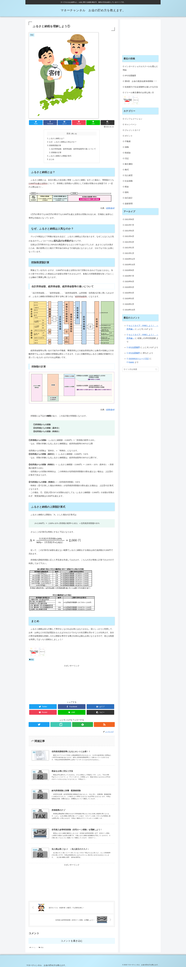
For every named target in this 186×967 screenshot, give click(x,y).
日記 (127, 158)
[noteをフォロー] (60, 724)
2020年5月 (129, 287)
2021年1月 (129, 253)
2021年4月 (129, 236)
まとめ (51, 159)
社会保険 (129, 181)
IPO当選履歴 (130, 76)
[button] (156, 369)
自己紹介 (129, 198)
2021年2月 (129, 248)
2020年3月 (129, 298)
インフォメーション (133, 119)
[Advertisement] (72, 682)
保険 (127, 147)
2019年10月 (130, 310)
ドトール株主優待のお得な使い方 (139, 92)
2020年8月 (129, 270)
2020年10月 (130, 264)
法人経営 (129, 175)
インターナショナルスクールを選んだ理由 (140, 68)
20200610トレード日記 (139, 359)
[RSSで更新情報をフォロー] (104, 724)
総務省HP (110, 208)
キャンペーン (130, 124)
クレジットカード (132, 130)
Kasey (131, 362)
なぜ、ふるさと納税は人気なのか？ (63, 142)
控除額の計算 (56, 152)
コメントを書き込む (72, 940)
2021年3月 (129, 242)
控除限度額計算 (55, 145)
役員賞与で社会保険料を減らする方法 (141, 87)
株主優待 (129, 164)
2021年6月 (129, 231)
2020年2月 (129, 304)
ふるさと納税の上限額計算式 (60, 156)
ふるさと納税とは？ (56, 138)
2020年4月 (129, 293)
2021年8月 (129, 219)
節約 (127, 192)
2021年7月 (129, 225)
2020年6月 (129, 281)
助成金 (128, 153)
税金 (32, 659)
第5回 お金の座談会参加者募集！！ (141, 81)
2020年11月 (130, 259)
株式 (127, 170)
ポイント (129, 136)
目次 (69, 133)
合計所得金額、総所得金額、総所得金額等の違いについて (73, 149)
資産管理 (129, 204)
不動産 (128, 141)
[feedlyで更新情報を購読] (82, 724)
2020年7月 (129, 276)
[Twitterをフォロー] (39, 724)
